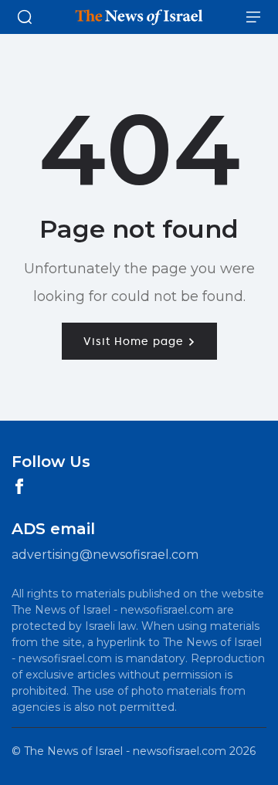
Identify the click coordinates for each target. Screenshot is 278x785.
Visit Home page (135, 341)
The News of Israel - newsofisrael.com (125, 751)
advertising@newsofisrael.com (105, 554)
